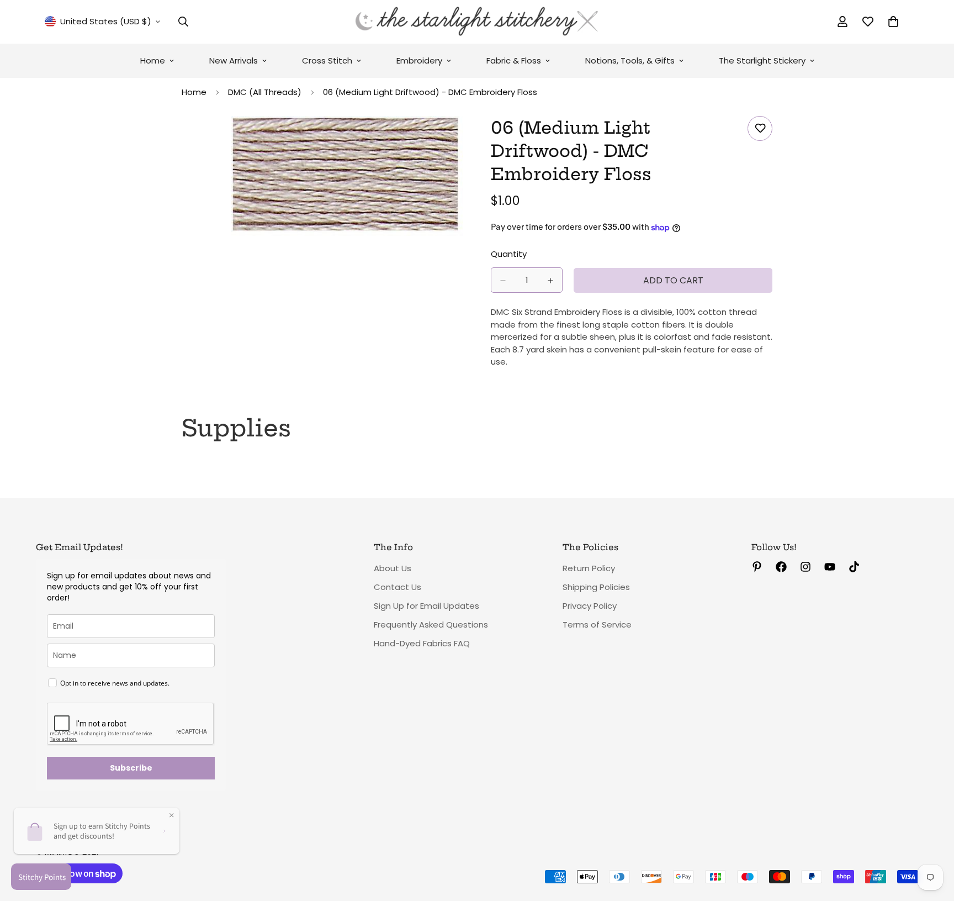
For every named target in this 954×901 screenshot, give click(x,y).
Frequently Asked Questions (431, 624)
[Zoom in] (453, 139)
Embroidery (419, 60)
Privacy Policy (590, 606)
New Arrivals (233, 60)
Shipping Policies (596, 587)
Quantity (509, 254)
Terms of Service (597, 624)
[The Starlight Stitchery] (477, 22)
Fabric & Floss (513, 60)
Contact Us (397, 587)
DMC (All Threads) (264, 92)
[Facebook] (781, 566)
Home (152, 60)
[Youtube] (829, 566)
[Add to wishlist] (760, 128)
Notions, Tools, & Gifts (630, 60)
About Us (392, 568)
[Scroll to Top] (932, 840)
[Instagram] (805, 566)
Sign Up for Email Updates (426, 606)
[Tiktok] (854, 566)
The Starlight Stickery (762, 60)
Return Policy (589, 568)
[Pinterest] (756, 566)
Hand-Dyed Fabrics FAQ (422, 643)
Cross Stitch (327, 60)
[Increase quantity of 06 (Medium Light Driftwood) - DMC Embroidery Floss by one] (550, 280)
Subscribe (131, 767)
